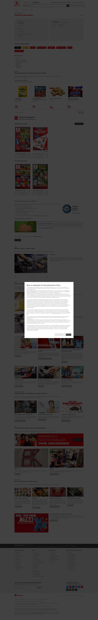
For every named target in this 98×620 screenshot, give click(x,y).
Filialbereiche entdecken (54, 474)
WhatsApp (76, 590)
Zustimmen (69, 334)
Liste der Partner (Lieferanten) (32, 329)
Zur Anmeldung (18, 356)
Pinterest (82, 587)
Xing (73, 587)
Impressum (61, 595)
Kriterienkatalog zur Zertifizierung (41, 215)
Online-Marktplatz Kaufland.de (74, 550)
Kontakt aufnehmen (42, 419)
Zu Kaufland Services (19, 386)
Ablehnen (57, 334)
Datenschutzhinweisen (56, 313)
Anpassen (63, 334)
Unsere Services (24, 9)
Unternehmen (74, 5)
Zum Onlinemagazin (36, 507)
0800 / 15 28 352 (30, 545)
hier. (27, 314)
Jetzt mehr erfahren (53, 520)
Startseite (16, 9)
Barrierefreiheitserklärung (80, 595)
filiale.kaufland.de (19, 550)
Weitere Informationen (66, 420)
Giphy (73, 590)
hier (35, 604)
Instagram (76, 587)
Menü (26, 5)
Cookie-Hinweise (72, 595)
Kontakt (82, 5)
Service (33, 550)
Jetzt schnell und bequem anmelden (44, 358)
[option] (22, 97)
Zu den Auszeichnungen (54, 506)
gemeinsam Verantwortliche (32, 291)
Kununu (67, 590)
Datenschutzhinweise (66, 595)
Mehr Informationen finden (67, 386)
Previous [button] (79, 112)
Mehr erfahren (17, 240)
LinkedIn (79, 587)
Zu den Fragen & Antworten (20, 420)
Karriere (78, 5)
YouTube (70, 587)
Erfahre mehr (17, 474)
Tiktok (70, 590)
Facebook (67, 587)
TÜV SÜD (30, 215)
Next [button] (82, 112)
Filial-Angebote (36, 2)
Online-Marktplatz (26, 2)
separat (66, 290)
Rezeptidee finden (18, 506)
